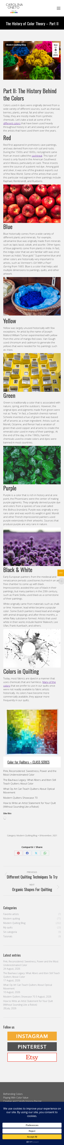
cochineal (37, 155)
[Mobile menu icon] (58, 8)
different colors (12, 123)
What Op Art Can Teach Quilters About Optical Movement (27, 986)
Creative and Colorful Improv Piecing (22, 1101)
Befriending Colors (13, 1093)
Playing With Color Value (15, 1097)
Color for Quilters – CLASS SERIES (28, 762)
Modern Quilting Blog (16, 45)
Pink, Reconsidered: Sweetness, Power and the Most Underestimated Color (30, 963)
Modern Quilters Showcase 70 (20, 797)
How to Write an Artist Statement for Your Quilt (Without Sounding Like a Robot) (28, 1002)
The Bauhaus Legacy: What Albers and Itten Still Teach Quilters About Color (31, 975)
